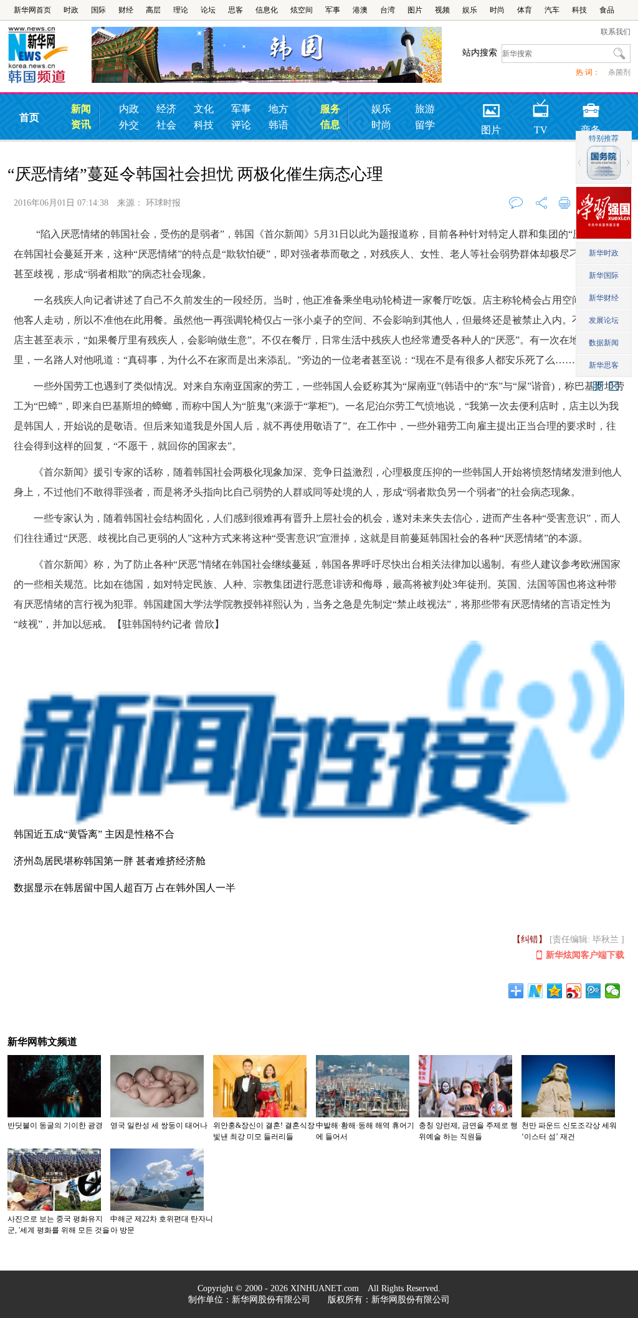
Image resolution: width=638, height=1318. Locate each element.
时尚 (497, 10)
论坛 (208, 10)
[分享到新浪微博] (574, 990)
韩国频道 (49, 55)
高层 (153, 10)
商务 (591, 106)
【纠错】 (529, 939)
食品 (606, 10)
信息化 (266, 10)
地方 (278, 108)
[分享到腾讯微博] (593, 990)
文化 (204, 108)
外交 (129, 125)
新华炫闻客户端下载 (585, 955)
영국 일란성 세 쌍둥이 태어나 (158, 1125)
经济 (166, 108)
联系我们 (616, 31)
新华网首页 (32, 10)
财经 (125, 10)
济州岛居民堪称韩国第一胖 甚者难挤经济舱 (110, 861)
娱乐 (469, 10)
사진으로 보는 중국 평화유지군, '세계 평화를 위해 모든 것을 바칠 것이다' (58, 1230)
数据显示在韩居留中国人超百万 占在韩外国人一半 (125, 887)
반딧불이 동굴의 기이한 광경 (55, 1125)
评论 (241, 125)
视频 (442, 10)
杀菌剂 (619, 72)
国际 (98, 10)
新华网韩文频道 (42, 1041)
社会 (166, 125)
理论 (180, 10)
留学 (425, 125)
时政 (71, 10)
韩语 (278, 125)
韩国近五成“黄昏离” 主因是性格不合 (94, 834)
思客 (235, 10)
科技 (579, 10)
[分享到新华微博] (535, 990)
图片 (414, 10)
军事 (332, 10)
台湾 (387, 10)
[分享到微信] (613, 990)
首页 (29, 117)
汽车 (552, 10)
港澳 (360, 10)
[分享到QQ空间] (555, 990)
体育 (524, 10)
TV (541, 106)
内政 (129, 108)
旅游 (425, 108)
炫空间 (301, 10)
